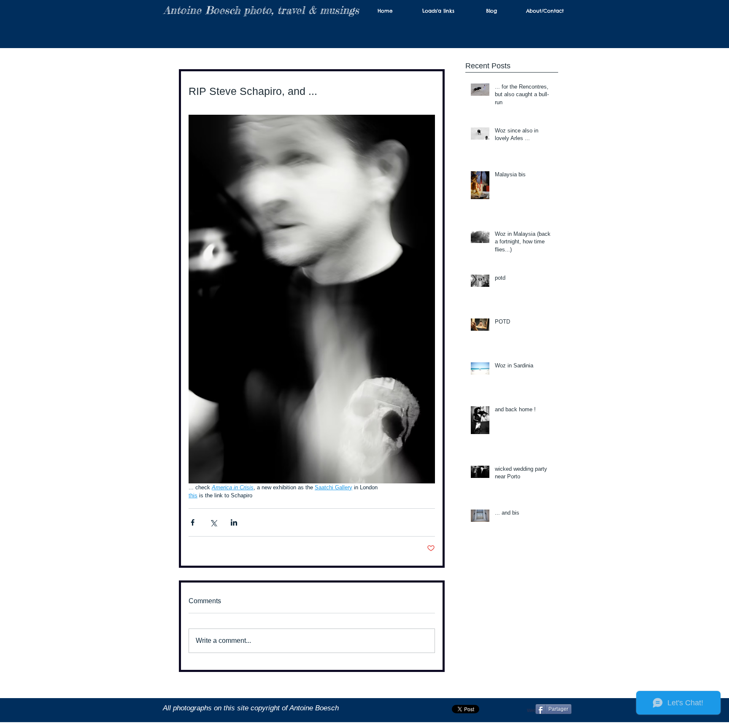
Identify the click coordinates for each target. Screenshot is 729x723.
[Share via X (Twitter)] (213, 522)
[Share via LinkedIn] (234, 522)
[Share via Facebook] (193, 522)
